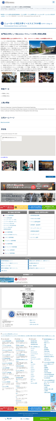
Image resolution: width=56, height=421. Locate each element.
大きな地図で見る (4, 157)
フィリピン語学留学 (10, 250)
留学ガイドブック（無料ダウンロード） (9, 263)
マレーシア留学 (5, 386)
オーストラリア (34, 351)
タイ (32, 381)
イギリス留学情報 (9, 237)
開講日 (45, 365)
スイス (32, 367)
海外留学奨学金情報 (20, 340)
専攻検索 (50, 335)
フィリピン (33, 364)
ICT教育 (45, 387)
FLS (16, 393)
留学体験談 (46, 349)
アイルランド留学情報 (10, 240)
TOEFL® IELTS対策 (35, 218)
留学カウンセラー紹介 (6, 265)
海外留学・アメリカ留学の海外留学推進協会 (10, 14)
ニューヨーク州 (40, 14)
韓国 (32, 362)
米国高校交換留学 (7, 229)
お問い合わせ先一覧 (34, 324)
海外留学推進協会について (7, 260)
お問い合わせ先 (47, 359)
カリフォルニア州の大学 (9, 223)
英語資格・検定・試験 (48, 388)
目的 (45, 344)
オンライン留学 (34, 237)
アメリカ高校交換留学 (20, 354)
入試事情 (46, 390)
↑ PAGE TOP (50, 176)
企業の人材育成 (47, 392)
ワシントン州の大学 (8, 227)
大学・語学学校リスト (35, 346)
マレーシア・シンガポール (36, 359)
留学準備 (46, 370)
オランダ (32, 370)
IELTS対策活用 (47, 377)
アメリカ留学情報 (9, 215)
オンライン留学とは (20, 370)
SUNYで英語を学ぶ (21, 335)
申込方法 (43, 335)
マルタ (32, 374)
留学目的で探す (34, 342)
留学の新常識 (47, 385)
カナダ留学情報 (8, 232)
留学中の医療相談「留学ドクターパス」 (9, 268)
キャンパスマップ (14, 335)
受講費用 (46, 367)
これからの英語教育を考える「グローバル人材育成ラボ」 (49, 382)
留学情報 (46, 347)
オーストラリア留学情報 (11, 246)
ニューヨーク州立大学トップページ (10, 333)
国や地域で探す (34, 340)
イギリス (32, 355)
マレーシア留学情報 (10, 253)
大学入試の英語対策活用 (49, 374)
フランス (32, 369)
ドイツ (32, 372)
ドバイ (32, 377)
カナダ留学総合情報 (6, 358)
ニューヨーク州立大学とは (6, 335)
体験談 (31, 335)
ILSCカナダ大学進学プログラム (10, 234)
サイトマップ (47, 352)
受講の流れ (46, 369)
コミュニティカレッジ (10, 219)
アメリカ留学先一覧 (32, 14)
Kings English (18, 400)
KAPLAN (17, 385)
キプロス (32, 376)
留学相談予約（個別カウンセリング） (37, 268)
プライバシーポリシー (48, 354)
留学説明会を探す (34, 344)
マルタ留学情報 (8, 243)
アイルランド (33, 357)
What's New (46, 340)
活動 (45, 346)
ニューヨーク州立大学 (10, 221)
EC (16, 396)
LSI (16, 389)
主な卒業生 (28, 335)
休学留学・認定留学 (35, 224)
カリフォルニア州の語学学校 (10, 225)
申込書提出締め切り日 (34, 263)
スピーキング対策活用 (48, 376)
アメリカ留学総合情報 (6, 340)
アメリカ (32, 348)
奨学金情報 (39, 335)
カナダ (32, 350)
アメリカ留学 (24, 14)
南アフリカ (33, 379)
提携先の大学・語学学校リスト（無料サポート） (39, 260)
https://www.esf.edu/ (5, 122)
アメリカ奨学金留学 (8, 217)
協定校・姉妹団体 (33, 265)
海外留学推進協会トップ (49, 339)
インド (32, 365)
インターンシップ (35, 234)
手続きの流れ (32, 322)
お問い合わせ (4, 270)
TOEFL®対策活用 (47, 372)
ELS (17, 381)
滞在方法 (34, 335)
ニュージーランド (34, 353)
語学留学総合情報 (35, 215)
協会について (32, 320)
